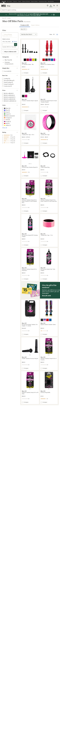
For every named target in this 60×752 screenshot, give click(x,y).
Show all (4, 127)
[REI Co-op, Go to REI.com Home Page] (3, 5)
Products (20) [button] (25, 25)
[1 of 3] (48, 196)
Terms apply (45, 293)
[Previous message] (6, 14)
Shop (8, 6)
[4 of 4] (31, 93)
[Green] (36, 60)
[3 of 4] (30, 93)
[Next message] (52, 14)
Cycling (8, 18)
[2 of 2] (30, 57)
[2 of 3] (30, 265)
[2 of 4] (29, 93)
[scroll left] (22, 59)
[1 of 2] (29, 57)
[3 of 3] (49, 196)
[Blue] (52, 60)
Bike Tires (7, 60)
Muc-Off (4, 18)
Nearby (15, 41)
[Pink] (55, 60)
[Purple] (30, 60)
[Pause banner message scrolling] (54, 14)
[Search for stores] (15, 44)
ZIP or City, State (6, 41)
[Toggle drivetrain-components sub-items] (3, 62)
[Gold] (33, 60)
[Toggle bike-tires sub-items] (3, 60)
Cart (54, 5)
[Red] (27, 60)
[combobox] (30, 10)
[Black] (25, 60)
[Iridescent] (49, 60)
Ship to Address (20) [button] (10, 51)
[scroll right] (37, 59)
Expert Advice (35, 25)
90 (57, 34)
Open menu (57, 5)
